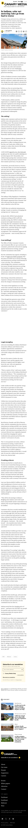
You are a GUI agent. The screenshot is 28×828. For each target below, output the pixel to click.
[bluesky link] (13, 819)
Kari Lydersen (4, 689)
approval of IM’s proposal (14, 256)
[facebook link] (9, 819)
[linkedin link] (2, 819)
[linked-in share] (16, 31)
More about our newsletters (9, 677)
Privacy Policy (19, 680)
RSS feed (12, 823)
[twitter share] (19, 31)
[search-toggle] (24, 1)
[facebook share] (21, 31)
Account (15, 1)
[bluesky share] (24, 31)
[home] (14, 3)
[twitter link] (6, 819)
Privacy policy (4, 823)
